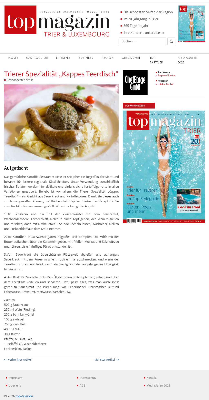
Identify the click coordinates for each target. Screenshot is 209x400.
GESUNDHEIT (132, 57)
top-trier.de (24, 396)
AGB (82, 385)
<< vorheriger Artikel (18, 359)
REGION (107, 57)
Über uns (15, 385)
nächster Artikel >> (106, 359)
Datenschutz (88, 378)
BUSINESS (85, 57)
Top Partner (156, 60)
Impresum (15, 378)
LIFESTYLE (63, 57)
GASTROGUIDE (37, 57)
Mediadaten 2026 (188, 60)
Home (13, 57)
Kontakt (152, 378)
